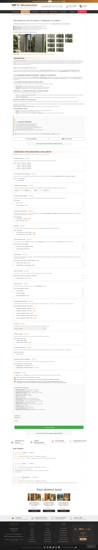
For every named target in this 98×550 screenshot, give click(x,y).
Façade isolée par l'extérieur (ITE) (23, 248)
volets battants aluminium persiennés (36, 104)
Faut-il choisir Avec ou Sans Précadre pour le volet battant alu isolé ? (29, 127)
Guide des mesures (32, 541)
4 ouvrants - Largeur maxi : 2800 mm (23, 168)
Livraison (32, 532)
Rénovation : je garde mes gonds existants (24, 246)
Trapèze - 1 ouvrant (22, 220)
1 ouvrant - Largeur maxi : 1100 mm (23, 163)
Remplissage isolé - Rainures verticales (24, 363)
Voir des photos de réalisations (69, 547)
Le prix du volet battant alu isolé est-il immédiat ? (26, 125)
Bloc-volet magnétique (22, 295)
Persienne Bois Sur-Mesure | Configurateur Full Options (34, 504)
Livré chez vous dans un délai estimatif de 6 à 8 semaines (28, 377)
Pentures (18, 200)
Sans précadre (19, 230)
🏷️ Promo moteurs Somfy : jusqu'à (49, 1)
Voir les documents (68, 138)
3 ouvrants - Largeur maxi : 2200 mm (23, 166)
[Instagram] (59, 547)
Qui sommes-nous (63, 532)
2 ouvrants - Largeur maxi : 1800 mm (23, 165)
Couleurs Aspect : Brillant (21, 340)
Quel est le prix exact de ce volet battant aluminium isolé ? (28, 126)
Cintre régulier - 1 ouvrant (23, 218)
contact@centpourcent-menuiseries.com (14, 536)
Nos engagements (63, 530)
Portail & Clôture (34, 11)
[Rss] (50, 547)
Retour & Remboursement (63, 541)
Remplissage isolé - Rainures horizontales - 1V (27, 367)
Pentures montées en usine (23, 278)
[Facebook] (44, 547)
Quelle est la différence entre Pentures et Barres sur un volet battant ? (30, 130)
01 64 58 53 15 (11, 534)
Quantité (16, 420)
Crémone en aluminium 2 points (24, 313)
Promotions (82, 11)
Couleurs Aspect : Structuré (23, 342)
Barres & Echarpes (21, 205)
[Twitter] (47, 547)
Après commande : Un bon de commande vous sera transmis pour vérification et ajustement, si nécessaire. (38, 379)
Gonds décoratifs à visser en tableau (25, 265)
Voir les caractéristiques (32, 138)
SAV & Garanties (63, 528)
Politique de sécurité (63, 539)
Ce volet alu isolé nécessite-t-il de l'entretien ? (25, 128)
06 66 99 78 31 (18, 534)
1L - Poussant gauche (20, 178)
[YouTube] (53, 547)
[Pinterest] (56, 547)
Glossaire (32, 530)
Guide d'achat (32, 539)
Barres (19, 202)
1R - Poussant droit (20, 180)
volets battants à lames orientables (58, 104)
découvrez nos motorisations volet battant (70, 101)
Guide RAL (32, 535)
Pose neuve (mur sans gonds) (22, 244)
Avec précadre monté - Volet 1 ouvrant (26, 234)
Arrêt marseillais (19, 290)
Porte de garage (15, 11)
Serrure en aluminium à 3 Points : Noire (26, 318)
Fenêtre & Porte (44, 11)
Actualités (32, 537)
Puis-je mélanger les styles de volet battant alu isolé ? (27, 123)
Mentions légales (63, 535)
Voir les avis (83, 539)
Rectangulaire (19, 217)
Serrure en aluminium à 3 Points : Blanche (26, 315)
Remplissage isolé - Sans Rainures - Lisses (24, 365)
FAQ (32, 528)
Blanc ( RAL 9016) (20, 352)
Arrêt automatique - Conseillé (22, 288)
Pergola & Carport (54, 11)
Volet (48, 528)
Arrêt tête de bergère (20, 293)
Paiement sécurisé (63, 537)
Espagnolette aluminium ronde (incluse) (24, 306)
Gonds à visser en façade (23, 262)
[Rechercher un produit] (61, 6)
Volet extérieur (25, 11)
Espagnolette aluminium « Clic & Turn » (26, 310)
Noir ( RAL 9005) (19, 354)
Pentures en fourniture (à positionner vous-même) (26, 275)
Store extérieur (63, 11)
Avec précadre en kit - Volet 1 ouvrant (25, 232)
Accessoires (72, 11)
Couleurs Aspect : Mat (20, 338)
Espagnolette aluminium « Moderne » (25, 308)
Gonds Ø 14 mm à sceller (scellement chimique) (27, 260)
